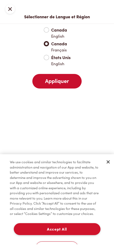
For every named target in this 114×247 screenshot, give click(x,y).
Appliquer (57, 81)
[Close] (108, 162)
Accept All (57, 229)
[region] (57, 200)
